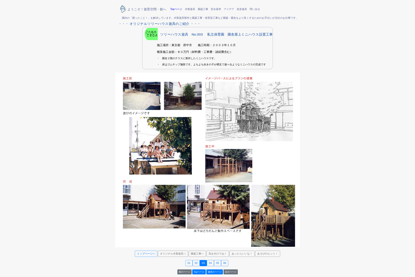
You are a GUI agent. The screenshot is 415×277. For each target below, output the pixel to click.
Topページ (199, 272)
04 (210, 263)
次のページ (230, 272)
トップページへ (146, 253)
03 (203, 263)
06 (224, 263)
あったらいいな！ (242, 253)
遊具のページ (214, 272)
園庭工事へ (197, 253)
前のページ (184, 272)
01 (189, 263)
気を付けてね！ (218, 253)
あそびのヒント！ (267, 253)
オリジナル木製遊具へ (173, 253)
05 (217, 263)
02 (196, 263)
